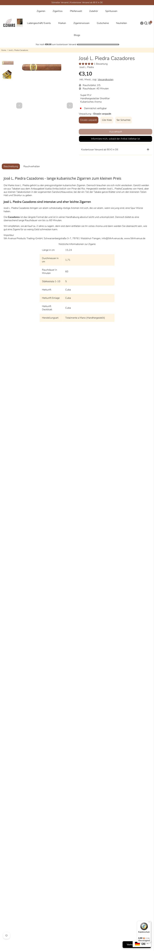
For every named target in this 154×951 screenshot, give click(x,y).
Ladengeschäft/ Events (39, 23)
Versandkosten (105, 79)
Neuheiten (121, 23)
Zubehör (93, 11)
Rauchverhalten (31, 166)
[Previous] (19, 106)
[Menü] (149, 923)
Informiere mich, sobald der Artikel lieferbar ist (115, 138)
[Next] (70, 106)
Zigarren (41, 11)
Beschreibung (11, 166)
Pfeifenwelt (76, 11)
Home (3, 50)
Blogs (77, 35)
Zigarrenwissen (81, 23)
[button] (86, 64)
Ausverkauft (115, 131)
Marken (62, 23)
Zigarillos (58, 11)
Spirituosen (111, 11)
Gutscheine (103, 23)
